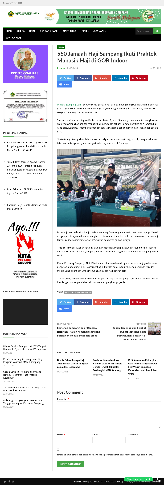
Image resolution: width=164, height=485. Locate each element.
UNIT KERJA (69, 30)
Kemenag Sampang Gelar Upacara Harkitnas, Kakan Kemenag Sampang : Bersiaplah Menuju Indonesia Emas (79, 331)
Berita (61, 47)
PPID (84, 30)
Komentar (63, 399)
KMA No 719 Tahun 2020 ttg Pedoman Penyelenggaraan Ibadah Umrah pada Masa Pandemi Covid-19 (27, 146)
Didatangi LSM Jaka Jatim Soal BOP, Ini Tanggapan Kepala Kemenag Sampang (23, 402)
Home (8, 30)
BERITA (21, 30)
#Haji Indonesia (83, 292)
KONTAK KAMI (13, 37)
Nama (61, 434)
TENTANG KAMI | (81, 481)
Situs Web (133, 434)
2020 (24, 193)
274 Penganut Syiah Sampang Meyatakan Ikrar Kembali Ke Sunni (24, 389)
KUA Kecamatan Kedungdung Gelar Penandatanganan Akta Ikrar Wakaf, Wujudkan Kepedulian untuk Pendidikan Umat (143, 367)
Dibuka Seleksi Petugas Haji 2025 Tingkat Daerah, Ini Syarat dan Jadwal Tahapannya (72, 363)
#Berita (69, 292)
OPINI (32, 30)
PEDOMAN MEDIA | (114, 481)
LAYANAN (98, 30)
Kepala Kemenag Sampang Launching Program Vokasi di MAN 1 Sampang (22, 360)
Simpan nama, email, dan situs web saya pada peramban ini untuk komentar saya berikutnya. (105, 454)
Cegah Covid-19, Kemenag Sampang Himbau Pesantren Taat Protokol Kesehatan (22, 374)
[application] (25, 312)
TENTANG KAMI (48, 30)
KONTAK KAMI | (97, 481)
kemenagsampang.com (69, 104)
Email (96, 434)
